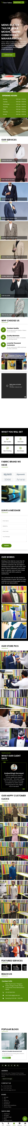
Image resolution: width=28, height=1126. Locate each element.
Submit (6, 545)
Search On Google (7, 1079)
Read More (6, 1057)
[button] (8, 55)
